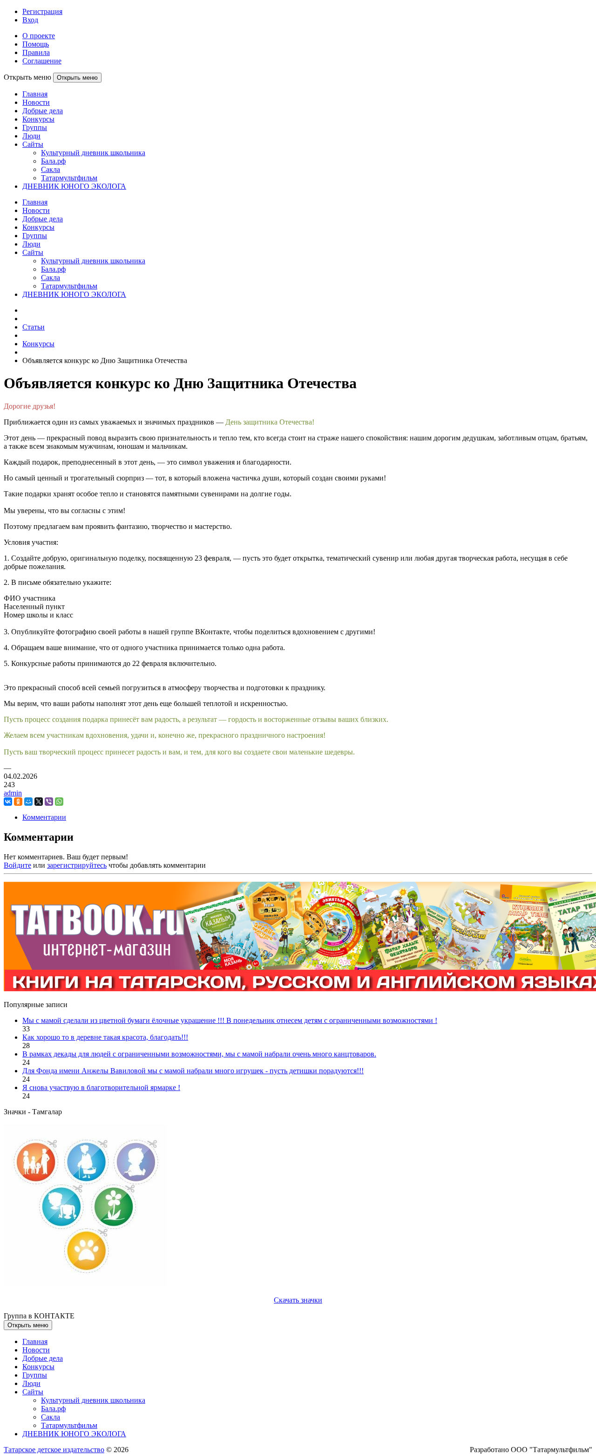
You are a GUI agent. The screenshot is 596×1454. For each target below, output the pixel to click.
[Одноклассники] (18, 801)
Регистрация (42, 11)
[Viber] (49, 801)
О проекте (38, 36)
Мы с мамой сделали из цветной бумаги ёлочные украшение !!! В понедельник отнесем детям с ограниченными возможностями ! (229, 1020)
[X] (38, 801)
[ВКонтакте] (8, 801)
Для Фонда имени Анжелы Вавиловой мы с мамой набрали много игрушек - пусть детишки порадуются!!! (193, 1071)
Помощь (35, 44)
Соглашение (41, 61)
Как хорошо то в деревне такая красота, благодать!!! (105, 1037)
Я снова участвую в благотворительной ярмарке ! (101, 1087)
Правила (36, 52)
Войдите (17, 865)
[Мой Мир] (28, 801)
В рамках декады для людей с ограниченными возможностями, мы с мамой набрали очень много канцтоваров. (199, 1054)
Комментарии (44, 817)
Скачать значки (298, 1300)
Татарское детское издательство (54, 1450)
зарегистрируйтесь (77, 865)
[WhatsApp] (59, 801)
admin (13, 793)
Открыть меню (77, 77)
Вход (30, 20)
